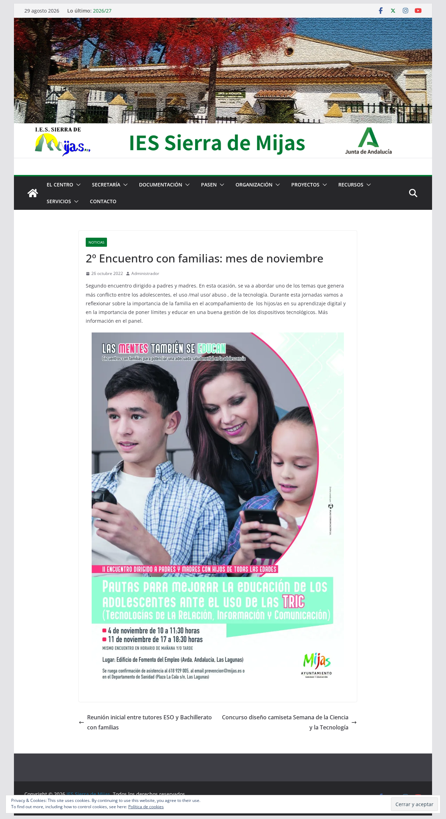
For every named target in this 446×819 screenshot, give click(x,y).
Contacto (103, 201)
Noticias (96, 242)
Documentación (160, 184)
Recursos (350, 184)
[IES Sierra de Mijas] (223, 22)
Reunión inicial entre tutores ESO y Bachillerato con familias (149, 722)
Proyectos (305, 184)
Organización (254, 184)
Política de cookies (146, 807)
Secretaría (106, 184)
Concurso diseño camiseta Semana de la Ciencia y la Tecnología (285, 722)
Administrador (145, 273)
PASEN (209, 184)
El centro (60, 184)
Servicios (59, 201)
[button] (77, 185)
